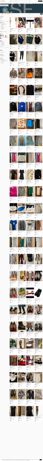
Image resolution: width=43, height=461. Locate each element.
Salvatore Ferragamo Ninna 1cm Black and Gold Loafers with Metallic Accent (30, 316)
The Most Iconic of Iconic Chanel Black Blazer (29, 96)
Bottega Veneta (2, 28)
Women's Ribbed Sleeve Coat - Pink (13, 265)
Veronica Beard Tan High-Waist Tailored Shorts (13, 28)
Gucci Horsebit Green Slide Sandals (12, 349)
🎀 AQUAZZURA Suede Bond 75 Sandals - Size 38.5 (13, 316)
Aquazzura (2, 25)
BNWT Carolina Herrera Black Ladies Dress (29, 417)
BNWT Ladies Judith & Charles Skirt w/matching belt (37, 130)
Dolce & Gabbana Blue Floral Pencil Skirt (30, 248)
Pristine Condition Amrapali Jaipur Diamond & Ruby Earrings (30, 28)
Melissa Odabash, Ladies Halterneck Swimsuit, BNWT (21, 45)
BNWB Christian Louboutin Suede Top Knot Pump (29, 299)
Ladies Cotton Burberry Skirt (38, 146)
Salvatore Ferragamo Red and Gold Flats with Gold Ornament (13, 332)
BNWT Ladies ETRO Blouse (12, 231)
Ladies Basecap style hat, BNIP (12, 45)
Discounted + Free (3, 52)
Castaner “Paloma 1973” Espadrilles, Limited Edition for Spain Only (38, 265)
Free (1, 51)
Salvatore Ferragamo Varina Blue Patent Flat (38, 282)
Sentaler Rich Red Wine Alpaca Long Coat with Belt (21, 265)
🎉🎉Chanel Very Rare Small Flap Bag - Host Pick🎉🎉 (13, 214)
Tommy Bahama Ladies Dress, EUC (30, 113)
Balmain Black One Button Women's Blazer (13, 113)
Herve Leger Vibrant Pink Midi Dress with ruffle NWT (37, 163)
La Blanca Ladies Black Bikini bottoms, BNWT (37, 45)
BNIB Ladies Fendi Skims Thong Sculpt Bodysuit (12, 79)
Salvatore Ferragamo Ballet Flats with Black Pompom (38, 299)
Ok (40, 459)
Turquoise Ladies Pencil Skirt (30, 129)
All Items (2, 50)
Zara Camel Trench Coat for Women (38, 231)
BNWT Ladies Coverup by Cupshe (29, 62)
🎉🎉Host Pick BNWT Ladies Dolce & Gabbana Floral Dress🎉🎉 (29, 180)
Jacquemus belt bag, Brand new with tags (20, 214)
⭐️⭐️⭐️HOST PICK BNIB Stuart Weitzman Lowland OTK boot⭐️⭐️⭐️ (21, 316)
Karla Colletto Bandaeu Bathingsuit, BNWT (37, 383)
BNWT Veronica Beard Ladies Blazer (29, 400)
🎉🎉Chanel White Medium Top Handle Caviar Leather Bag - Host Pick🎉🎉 (30, 214)
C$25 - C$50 (2, 42)
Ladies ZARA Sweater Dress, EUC (30, 197)
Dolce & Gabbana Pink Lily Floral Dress (12, 248)
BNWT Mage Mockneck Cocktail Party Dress (12, 180)
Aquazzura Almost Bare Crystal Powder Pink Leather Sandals (30, 332)
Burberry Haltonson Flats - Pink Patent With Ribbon (38, 316)
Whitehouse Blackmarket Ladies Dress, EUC (13, 130)
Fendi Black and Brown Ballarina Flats (12, 400)
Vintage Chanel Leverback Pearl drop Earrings (38, 79)
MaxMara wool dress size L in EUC (21, 147)
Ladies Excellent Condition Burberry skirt (21, 417)
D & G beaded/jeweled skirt (21, 163)
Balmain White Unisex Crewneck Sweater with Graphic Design (29, 231)
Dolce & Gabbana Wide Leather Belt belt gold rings (21, 96)
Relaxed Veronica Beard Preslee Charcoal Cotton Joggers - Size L (21, 62)
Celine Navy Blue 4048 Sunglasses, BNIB (37, 96)
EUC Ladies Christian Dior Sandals (21, 383)
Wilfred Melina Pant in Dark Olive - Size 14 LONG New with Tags (38, 417)
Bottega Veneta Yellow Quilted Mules (21, 299)
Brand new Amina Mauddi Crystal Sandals (21, 349)
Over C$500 (2, 45)
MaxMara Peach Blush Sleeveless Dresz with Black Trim (29, 163)
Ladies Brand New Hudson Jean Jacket (37, 113)
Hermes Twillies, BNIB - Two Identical (21, 79)
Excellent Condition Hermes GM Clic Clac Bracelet (13, 96)
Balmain (2, 26)
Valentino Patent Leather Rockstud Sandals (20, 366)
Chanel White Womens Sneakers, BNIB (12, 383)
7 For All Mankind (3, 23)
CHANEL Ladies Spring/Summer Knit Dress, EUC (13, 163)
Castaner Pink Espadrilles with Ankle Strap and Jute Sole (13, 282)
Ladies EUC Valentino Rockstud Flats (13, 299)
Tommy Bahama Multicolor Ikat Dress (29, 147)
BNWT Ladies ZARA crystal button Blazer (37, 180)
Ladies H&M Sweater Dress (21, 197)
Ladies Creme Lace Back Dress (38, 197)
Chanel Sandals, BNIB (29, 366)
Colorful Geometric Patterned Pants (38, 28)
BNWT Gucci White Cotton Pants (37, 62)
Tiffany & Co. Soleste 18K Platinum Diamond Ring (29, 265)
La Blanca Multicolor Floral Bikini (21, 400)
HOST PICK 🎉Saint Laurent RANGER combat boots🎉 (21, 332)
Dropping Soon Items (3, 61)
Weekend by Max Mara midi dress (13, 417)
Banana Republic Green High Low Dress (20, 248)
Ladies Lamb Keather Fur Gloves (29, 45)
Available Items (2, 59)
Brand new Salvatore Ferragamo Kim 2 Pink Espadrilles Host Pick (29, 349)
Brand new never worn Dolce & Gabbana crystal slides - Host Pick (12, 366)
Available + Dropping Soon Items (4, 60)
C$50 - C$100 (2, 43)
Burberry (2, 29)
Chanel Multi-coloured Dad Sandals (37, 366)
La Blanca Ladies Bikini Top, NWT (12, 62)
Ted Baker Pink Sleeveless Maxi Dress (13, 197)
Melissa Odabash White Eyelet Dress (37, 248)
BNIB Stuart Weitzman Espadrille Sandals (37, 349)
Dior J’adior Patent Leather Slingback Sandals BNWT (28, 383)
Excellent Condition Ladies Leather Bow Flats (21, 28)
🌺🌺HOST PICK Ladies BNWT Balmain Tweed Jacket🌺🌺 (20, 113)
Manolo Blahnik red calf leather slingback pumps (30, 282)
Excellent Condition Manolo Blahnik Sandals (21, 282)
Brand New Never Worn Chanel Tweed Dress (20, 180)
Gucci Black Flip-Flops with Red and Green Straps (38, 332)
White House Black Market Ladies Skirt (21, 130)
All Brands (2, 22)
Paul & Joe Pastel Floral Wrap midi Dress (12, 147)
